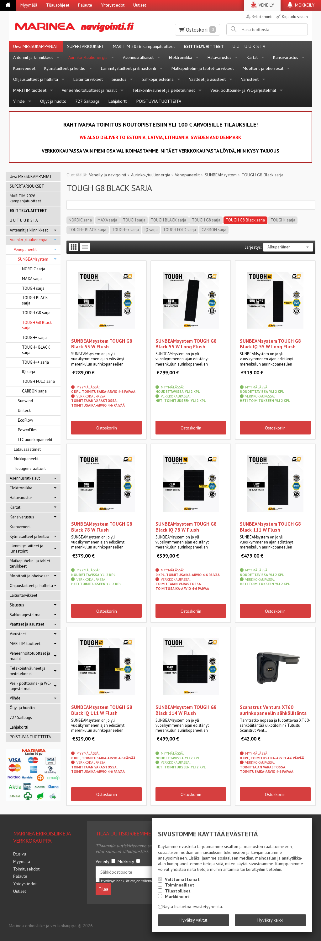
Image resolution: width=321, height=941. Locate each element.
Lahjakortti (118, 101)
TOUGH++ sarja (125, 229)
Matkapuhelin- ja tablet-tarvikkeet (202, 68)
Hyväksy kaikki (270, 920)
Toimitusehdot (26, 869)
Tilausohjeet (57, 5)
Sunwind (25, 400)
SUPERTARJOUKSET (85, 46)
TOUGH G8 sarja (206, 220)
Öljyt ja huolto (53, 101)
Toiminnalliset (179, 885)
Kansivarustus (285, 57)
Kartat (252, 57)
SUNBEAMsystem (33, 259)
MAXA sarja (107, 220)
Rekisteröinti (262, 16)
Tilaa (103, 889)
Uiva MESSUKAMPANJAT (35, 46)
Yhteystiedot (112, 5)
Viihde (19, 101)
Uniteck (24, 410)
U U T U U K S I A (249, 46)
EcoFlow (25, 420)
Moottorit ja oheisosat (263, 68)
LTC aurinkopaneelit (35, 439)
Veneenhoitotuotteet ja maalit (89, 90)
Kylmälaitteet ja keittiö (65, 68)
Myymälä (28, 5)
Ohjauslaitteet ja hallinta (35, 79)
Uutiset (139, 5)
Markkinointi (178, 896)
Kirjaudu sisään (295, 16)
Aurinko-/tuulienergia (88, 57)
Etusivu (19, 854)
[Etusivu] (8, 5)
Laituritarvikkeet (88, 79)
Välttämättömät (182, 879)
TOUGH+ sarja (283, 220)
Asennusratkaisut (138, 57)
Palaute (85, 5)
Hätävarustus (219, 57)
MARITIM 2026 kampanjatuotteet (144, 46)
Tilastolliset (178, 891)
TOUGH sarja (134, 220)
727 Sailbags (87, 101)
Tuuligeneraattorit (30, 468)
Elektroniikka (180, 57)
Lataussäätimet (27, 449)
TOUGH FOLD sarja (179, 229)
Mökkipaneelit (26, 458)
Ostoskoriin (106, 428)
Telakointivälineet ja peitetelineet (163, 90)
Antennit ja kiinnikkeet (33, 57)
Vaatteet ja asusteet (207, 79)
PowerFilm (27, 430)
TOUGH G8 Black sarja (245, 220)
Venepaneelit (25, 249)
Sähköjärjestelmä (158, 79)
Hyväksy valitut (193, 920)
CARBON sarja (214, 229)
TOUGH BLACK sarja (168, 220)
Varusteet (250, 79)
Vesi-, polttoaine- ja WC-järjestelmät (243, 90)
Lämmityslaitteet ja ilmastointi (128, 68)
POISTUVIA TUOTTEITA (158, 101)
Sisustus (119, 79)
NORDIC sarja (80, 220)
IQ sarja (151, 229)
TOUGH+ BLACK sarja (87, 229)
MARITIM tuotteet (29, 90)
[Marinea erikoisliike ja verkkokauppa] (77, 25)
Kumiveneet (24, 68)
